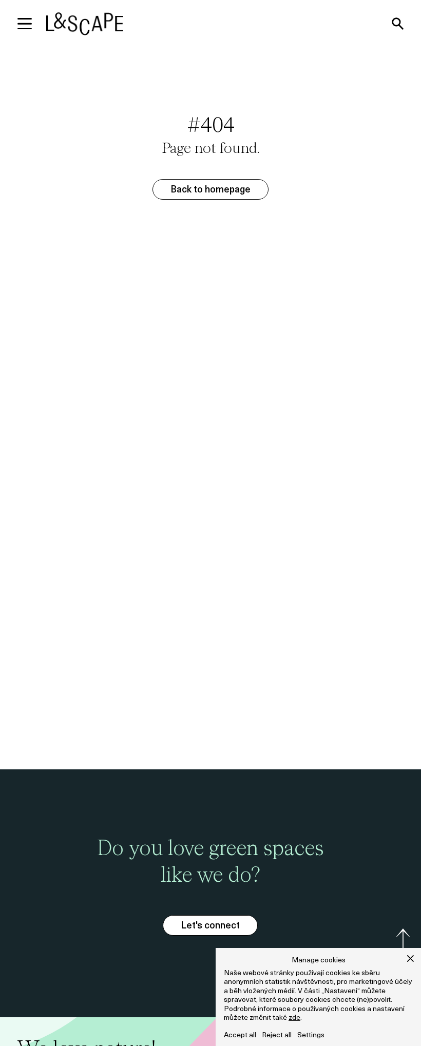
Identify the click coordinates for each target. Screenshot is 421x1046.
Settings (310, 1035)
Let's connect (210, 926)
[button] (410, 958)
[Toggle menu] (24, 23)
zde (294, 1018)
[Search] (397, 23)
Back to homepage (210, 190)
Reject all (277, 1035)
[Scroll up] (403, 940)
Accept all (240, 1035)
